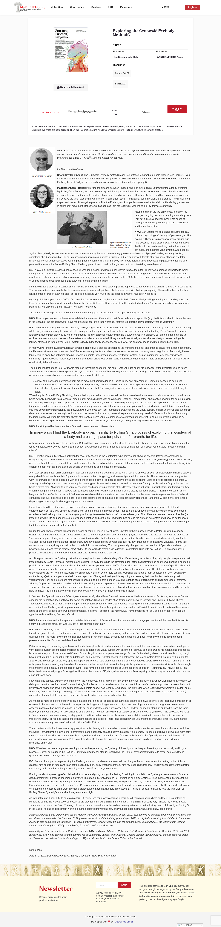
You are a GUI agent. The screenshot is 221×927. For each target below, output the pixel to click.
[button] (71, 87)
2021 (115, 114)
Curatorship (77, 7)
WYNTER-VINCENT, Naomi (170, 57)
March (115, 110)
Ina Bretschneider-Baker (126, 57)
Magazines (126, 7)
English (187, 925)
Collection (57, 7)
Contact (96, 7)
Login (165, 7)
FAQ (110, 7)
